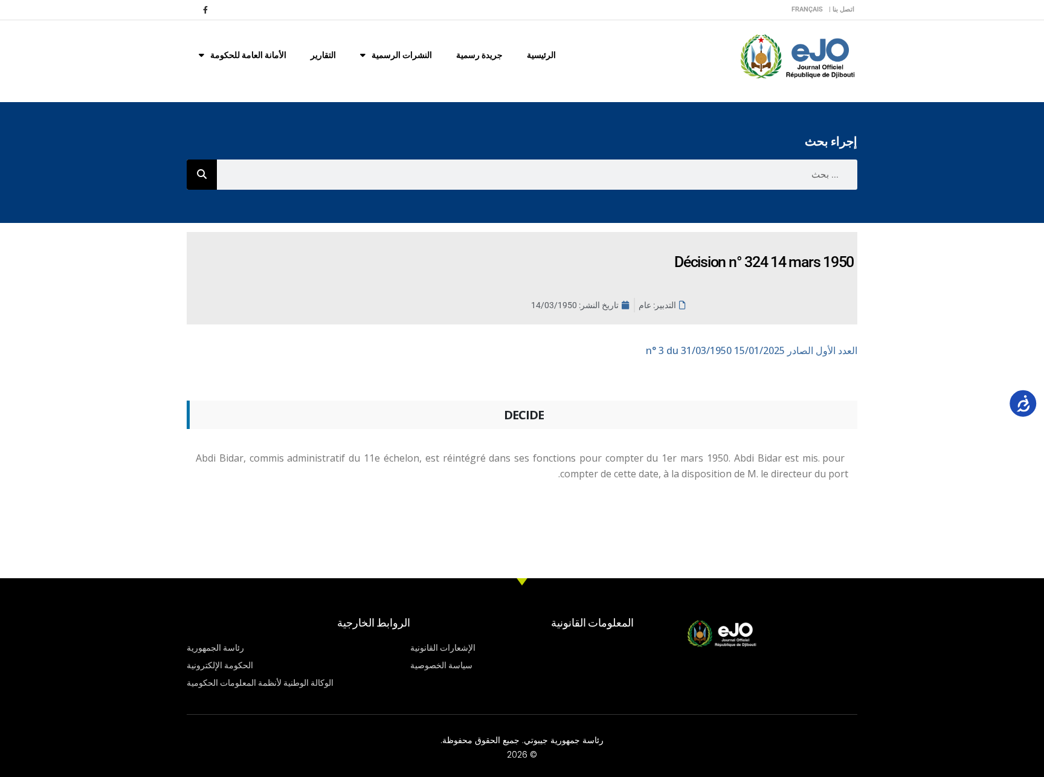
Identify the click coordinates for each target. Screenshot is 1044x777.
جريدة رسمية (479, 55)
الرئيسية (541, 55)
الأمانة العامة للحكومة (248, 55)
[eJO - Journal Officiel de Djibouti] (796, 55)
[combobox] (537, 175)
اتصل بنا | (841, 9)
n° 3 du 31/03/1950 (751, 350)
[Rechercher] (202, 175)
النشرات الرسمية (402, 55)
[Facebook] (205, 9)
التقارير (323, 55)
